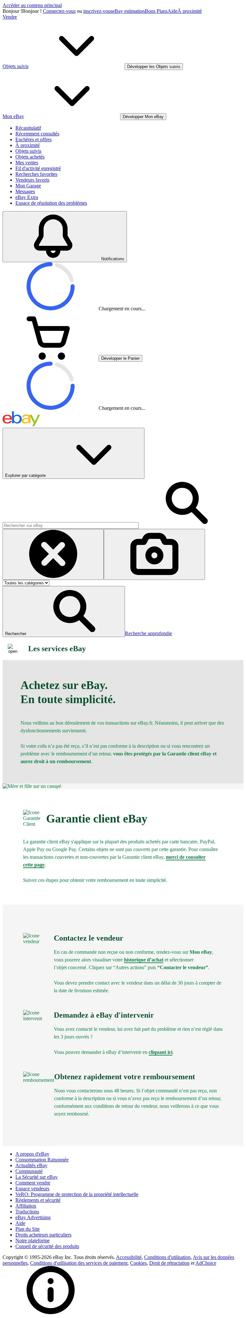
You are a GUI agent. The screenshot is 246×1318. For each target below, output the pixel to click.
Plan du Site (27, 1229)
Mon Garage (28, 185)
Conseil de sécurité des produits (47, 1246)
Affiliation (25, 1206)
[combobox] (71, 525)
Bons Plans (156, 11)
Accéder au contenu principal (32, 5)
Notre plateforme (32, 1240)
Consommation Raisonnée (42, 1159)
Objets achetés (30, 156)
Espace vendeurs (32, 1188)
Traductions (27, 1211)
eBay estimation (128, 11)
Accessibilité (129, 1257)
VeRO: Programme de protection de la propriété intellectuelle (76, 1194)
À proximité (189, 11)
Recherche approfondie (148, 633)
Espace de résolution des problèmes (51, 203)
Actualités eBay (31, 1165)
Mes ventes (26, 162)
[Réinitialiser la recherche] (53, 554)
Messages (25, 191)
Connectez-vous (59, 11)
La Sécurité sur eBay (36, 1177)
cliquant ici (160, 1052)
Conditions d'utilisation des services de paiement (78, 1263)
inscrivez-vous (97, 11)
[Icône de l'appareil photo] (154, 554)
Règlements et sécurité (38, 1200)
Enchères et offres (33, 139)
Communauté (29, 1171)
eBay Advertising (33, 1217)
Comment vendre (32, 1182)
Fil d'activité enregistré (38, 168)
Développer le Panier (120, 358)
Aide (172, 11)
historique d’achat (143, 959)
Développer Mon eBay (143, 116)
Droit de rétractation (169, 1263)
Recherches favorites (36, 174)
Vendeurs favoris (32, 180)
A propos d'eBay (32, 1154)
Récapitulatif (28, 128)
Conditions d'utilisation (167, 1257)
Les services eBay (57, 648)
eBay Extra (26, 197)
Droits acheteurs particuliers (43, 1234)
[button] (64, 611)
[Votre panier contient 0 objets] (51, 358)
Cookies (138, 1263)
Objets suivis (28, 151)
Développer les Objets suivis (153, 66)
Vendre (10, 17)
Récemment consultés (37, 133)
